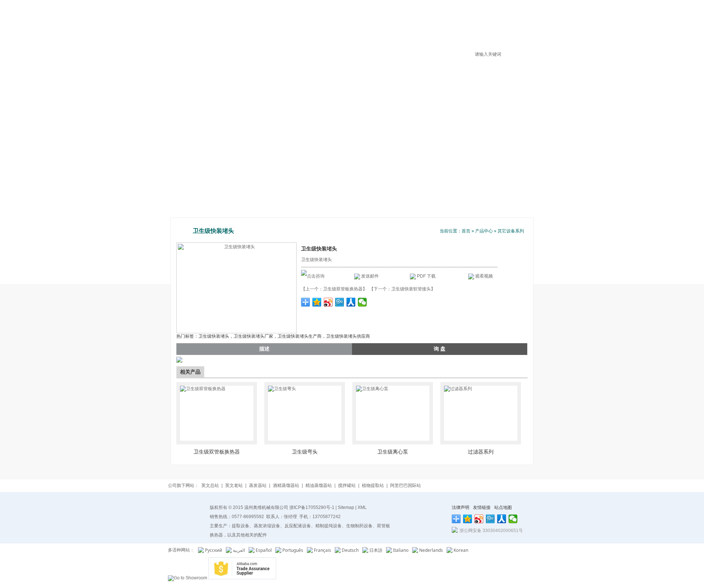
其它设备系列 (511, 231)
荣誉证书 (390, 27)
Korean (461, 550)
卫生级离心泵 (392, 452)
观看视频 (484, 276)
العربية (239, 550)
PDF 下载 (426, 276)
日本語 (375, 550)
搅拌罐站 (347, 485)
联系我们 (515, 27)
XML (362, 507)
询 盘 (439, 349)
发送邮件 (370, 276)
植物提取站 (373, 485)
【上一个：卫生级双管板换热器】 (334, 289)
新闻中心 (421, 27)
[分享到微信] (362, 302)
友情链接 (482, 507)
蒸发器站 (258, 485)
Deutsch (350, 550)
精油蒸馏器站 (318, 485)
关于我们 (328, 27)
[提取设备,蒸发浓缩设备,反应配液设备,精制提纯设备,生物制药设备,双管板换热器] (211, 21)
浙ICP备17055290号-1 (311, 507)
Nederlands (431, 550)
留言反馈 (484, 27)
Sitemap (346, 507)
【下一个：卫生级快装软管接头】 (402, 289)
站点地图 (503, 507)
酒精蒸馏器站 (286, 485)
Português (292, 550)
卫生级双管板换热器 (217, 452)
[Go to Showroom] (187, 577)
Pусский (213, 550)
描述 (264, 349)
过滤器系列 (481, 452)
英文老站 (234, 485)
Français (322, 550)
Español (264, 550)
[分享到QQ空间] (317, 302)
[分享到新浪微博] (328, 302)
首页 (297, 27)
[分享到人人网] (351, 302)
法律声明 (460, 507)
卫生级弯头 (305, 452)
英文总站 (210, 485)
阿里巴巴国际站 (405, 485)
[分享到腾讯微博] (339, 302)
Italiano (400, 550)
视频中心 (453, 27)
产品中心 (359, 27)
